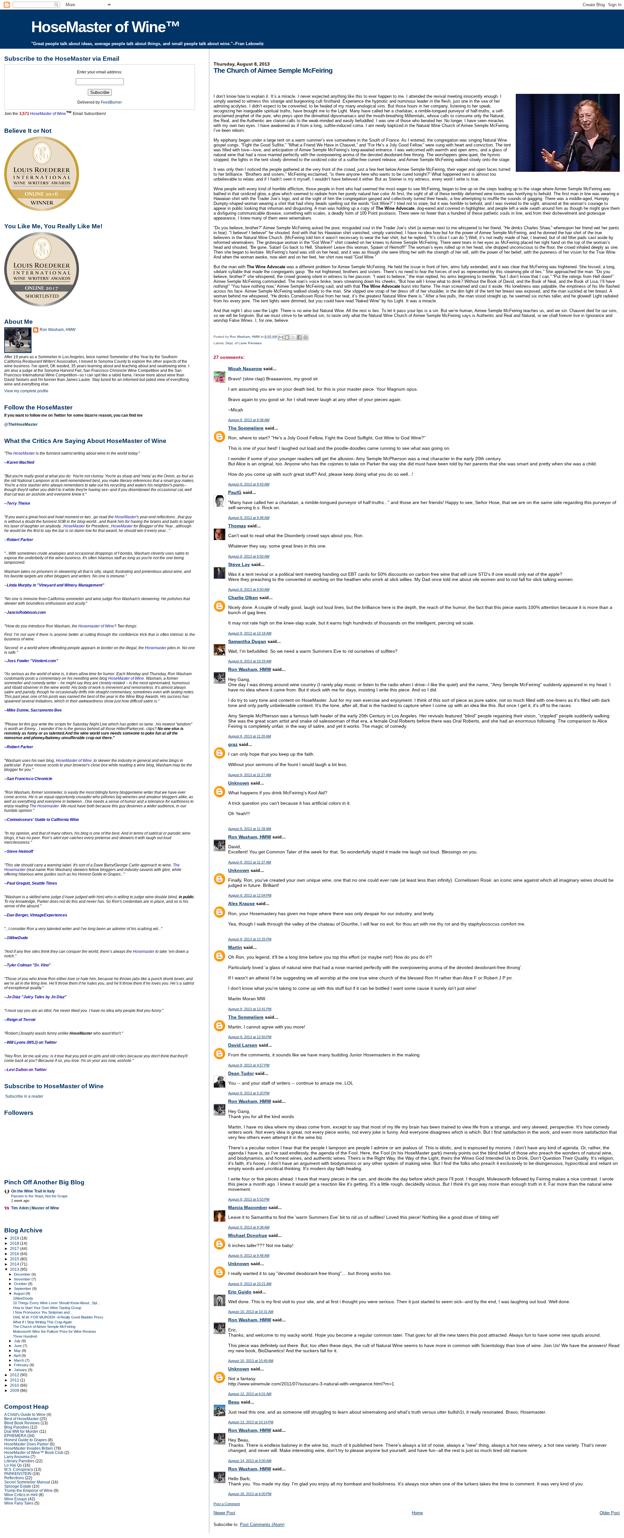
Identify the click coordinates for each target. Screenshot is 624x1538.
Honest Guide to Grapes (25, 1440)
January (21, 1370)
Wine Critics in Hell (21, 1495)
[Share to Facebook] (299, 337)
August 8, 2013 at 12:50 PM (249, 1037)
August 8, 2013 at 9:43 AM (248, 484)
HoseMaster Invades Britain (28, 1448)
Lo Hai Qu (13, 1465)
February (22, 1365)
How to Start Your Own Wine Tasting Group (47, 1308)
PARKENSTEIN (18, 1473)
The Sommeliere (246, 428)
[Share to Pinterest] (305, 337)
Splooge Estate (17, 1486)
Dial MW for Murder (21, 1431)
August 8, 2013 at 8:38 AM (248, 420)
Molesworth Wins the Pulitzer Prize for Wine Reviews (54, 1331)
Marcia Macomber (247, 1207)
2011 (15, 1380)
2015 (15, 1259)
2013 (15, 1269)
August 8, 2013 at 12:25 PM (249, 939)
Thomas (237, 525)
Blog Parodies (16, 1427)
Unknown (238, 783)
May (18, 1351)
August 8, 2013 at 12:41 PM (249, 1009)
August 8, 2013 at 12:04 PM (249, 895)
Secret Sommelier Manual (27, 1482)
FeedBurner (111, 102)
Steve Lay (239, 564)
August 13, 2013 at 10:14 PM (250, 1422)
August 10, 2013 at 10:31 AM (250, 1312)
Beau (234, 1402)
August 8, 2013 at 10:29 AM (249, 661)
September (23, 1289)
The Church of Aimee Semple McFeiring (44, 1327)
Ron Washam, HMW (249, 669)
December (23, 1274)
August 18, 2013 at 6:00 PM (249, 1494)
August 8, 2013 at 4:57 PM (248, 1065)
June (18, 1346)
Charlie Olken (243, 597)
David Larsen (242, 1045)
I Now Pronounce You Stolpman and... (42, 1312)
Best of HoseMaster (21, 1419)
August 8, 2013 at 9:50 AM (248, 556)
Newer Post (224, 1512)
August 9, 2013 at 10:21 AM (249, 1284)
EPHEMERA (15, 1435)
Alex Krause (241, 903)
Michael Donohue (247, 1235)
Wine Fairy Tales (18, 1503)
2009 (15, 1390)
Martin (235, 947)
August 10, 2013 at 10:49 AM (250, 1361)
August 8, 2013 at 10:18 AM (249, 633)
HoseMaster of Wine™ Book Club (33, 1452)
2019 (15, 1238)
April (17, 1355)
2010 (15, 1385)
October (21, 1284)
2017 (15, 1248)
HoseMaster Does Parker (26, 1444)
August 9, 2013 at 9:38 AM (248, 1227)
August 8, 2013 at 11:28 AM (249, 829)
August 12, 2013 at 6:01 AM (249, 1394)
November (23, 1279)
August (20, 1293)
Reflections (14, 1478)
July (17, 1341)
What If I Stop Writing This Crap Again (42, 1322)
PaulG (234, 492)
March (19, 1360)
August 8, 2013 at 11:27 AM (249, 775)
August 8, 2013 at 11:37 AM (249, 862)
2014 (15, 1264)
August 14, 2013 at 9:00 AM (249, 1461)
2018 (15, 1243)
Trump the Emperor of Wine (28, 1490)
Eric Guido (240, 1291)
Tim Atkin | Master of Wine (35, 1208)
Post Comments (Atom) (262, 1524)
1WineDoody (23, 1298)
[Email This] (281, 337)
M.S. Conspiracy (18, 1469)
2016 (15, 1254)
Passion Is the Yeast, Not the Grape (39, 1196)
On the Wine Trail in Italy (33, 1191)
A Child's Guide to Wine (25, 1414)
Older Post (610, 1512)
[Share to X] (293, 337)
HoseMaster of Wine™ (105, 26)
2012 (15, 1375)
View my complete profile (26, 391)
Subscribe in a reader (24, 1096)
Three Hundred (25, 1336)
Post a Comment (227, 1504)
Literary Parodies (19, 1461)
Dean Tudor (241, 1073)
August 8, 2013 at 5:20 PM (248, 1093)
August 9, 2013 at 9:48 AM (248, 1255)
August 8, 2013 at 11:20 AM (249, 736)
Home (417, 1512)
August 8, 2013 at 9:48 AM (248, 518)
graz (233, 744)
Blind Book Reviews (22, 1423)
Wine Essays (15, 1499)
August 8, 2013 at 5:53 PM (248, 1199)
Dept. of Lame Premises (244, 343)
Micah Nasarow (245, 368)
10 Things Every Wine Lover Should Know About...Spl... (56, 1303)
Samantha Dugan (247, 641)
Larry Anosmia (17, 1457)
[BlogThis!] (287, 337)
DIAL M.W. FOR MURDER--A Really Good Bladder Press (58, 1317)
